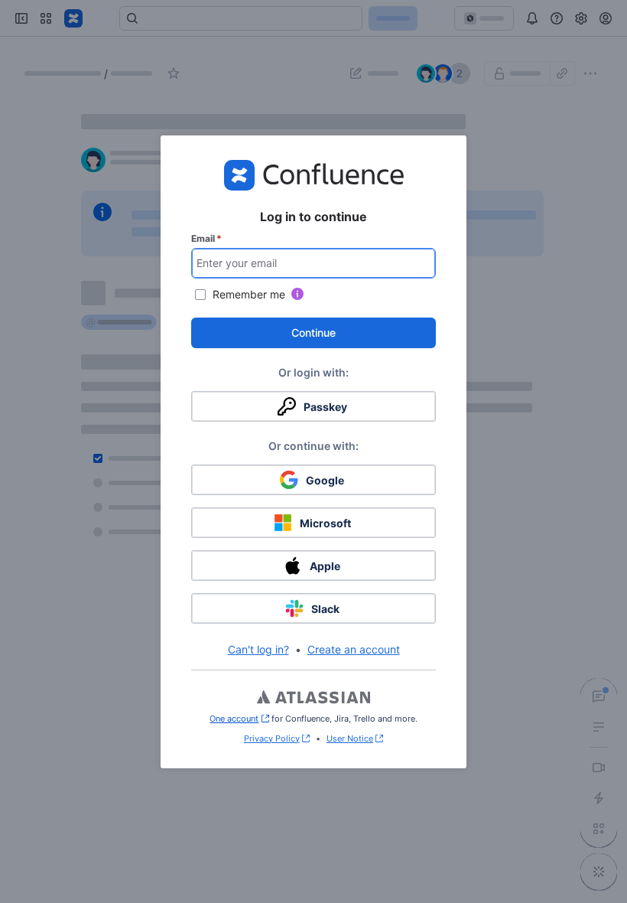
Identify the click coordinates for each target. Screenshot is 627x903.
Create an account (353, 649)
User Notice (349, 738)
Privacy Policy (272, 738)
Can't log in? (258, 649)
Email (206, 238)
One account (239, 718)
